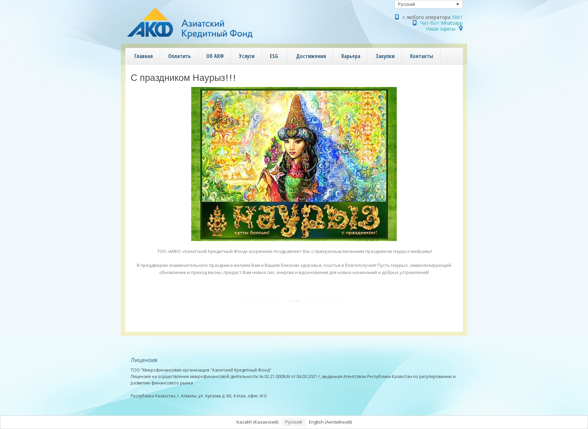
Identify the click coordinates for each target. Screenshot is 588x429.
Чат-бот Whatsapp (441, 23)
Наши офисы (440, 28)
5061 (457, 17)
